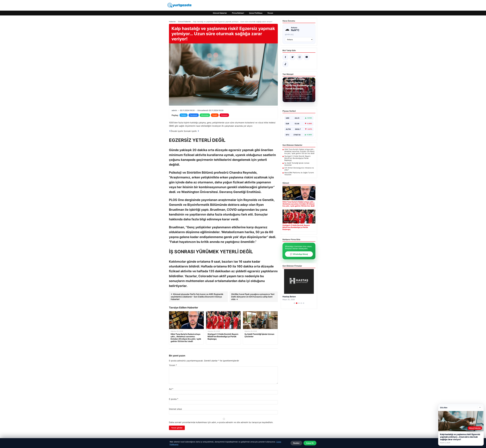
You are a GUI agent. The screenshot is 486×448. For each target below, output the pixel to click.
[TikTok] (285, 64)
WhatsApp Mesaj (299, 254)
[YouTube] (307, 57)
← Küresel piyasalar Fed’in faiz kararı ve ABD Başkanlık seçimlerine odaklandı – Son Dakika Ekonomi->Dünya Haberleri (197, 296)
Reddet (296, 443)
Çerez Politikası (255, 13)
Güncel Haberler (220, 13)
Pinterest (224, 115)
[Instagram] (299, 57)
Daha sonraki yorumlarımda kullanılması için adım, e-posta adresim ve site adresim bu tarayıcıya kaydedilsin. (221, 422)
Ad (171, 389)
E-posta (173, 399)
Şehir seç (289, 34)
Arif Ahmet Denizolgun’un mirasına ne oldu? (299, 169)
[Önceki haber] (306, 81)
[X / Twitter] (292, 57)
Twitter (183, 115)
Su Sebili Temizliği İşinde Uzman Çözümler (296, 164)
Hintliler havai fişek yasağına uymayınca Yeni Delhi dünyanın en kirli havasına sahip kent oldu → (252, 296)
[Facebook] (285, 57)
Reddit (214, 115)
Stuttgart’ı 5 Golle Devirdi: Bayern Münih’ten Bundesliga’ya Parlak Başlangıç (297, 158)
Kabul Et (310, 443)
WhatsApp (204, 115)
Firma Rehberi (238, 13)
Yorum (173, 365)
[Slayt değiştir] (294, 303)
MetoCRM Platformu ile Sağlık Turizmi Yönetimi (299, 174)
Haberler (172, 22)
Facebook (193, 115)
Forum (270, 13)
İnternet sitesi (175, 409)
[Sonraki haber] (311, 81)
